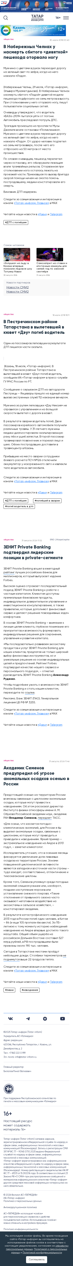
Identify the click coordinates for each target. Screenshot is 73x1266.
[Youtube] (62, 1018)
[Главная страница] (38, 18)
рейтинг (9, 572)
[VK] (10, 1019)
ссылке (29, 692)
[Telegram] (28, 1018)
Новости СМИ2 (17, 287)
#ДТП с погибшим (16, 222)
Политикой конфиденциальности (42, 1252)
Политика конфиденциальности (21, 1229)
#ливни (9, 990)
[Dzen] (45, 1018)
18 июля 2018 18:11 (61, 315)
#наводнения (30, 990)
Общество (9, 39)
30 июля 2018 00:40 (59, 40)
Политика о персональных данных (23, 1201)
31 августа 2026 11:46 (59, 761)
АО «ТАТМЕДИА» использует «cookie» (23, 1214)
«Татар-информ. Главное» (31, 203)
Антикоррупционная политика (20, 1207)
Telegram (56, 214)
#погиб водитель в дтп (19, 506)
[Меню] (66, 18)
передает (45, 818)
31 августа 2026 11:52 (32, 541)
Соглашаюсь (36, 1259)
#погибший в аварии (47, 500)
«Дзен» (42, 214)
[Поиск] (6, 18)
